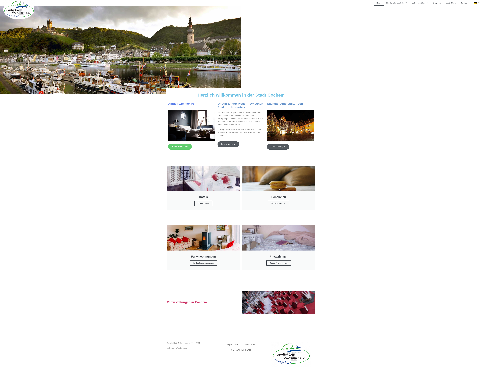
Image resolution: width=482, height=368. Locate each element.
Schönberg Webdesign (177, 348)
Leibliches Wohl (419, 3)
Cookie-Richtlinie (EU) (240, 350)
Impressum (232, 344)
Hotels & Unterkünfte (395, 3)
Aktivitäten (451, 3)
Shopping (437, 3)
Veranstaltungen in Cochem (187, 302)
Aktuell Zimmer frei (181, 103)
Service (464, 3)
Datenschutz (249, 344)
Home (378, 3)
